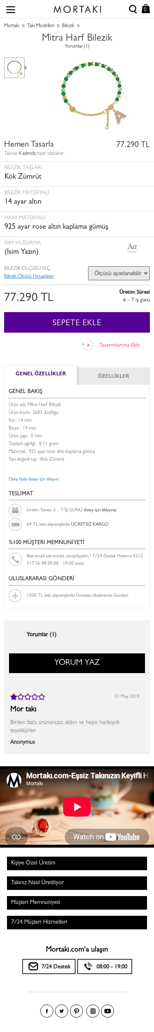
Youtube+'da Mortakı (107, 1011)
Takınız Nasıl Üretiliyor (37, 883)
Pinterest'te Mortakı (76, 1011)
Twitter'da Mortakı (61, 1011)
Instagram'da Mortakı (92, 1011)
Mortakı (11, 26)
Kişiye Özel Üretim (33, 863)
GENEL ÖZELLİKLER (41, 374)
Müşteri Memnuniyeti (35, 903)
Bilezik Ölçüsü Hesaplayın (29, 276)
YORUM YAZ (77, 663)
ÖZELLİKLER (113, 377)
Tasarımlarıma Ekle (119, 345)
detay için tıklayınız (100, 510)
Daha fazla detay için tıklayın (33, 479)
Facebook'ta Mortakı (46, 1011)
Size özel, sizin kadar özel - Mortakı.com (77, 7)
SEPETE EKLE (77, 323)
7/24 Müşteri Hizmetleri (39, 922)
